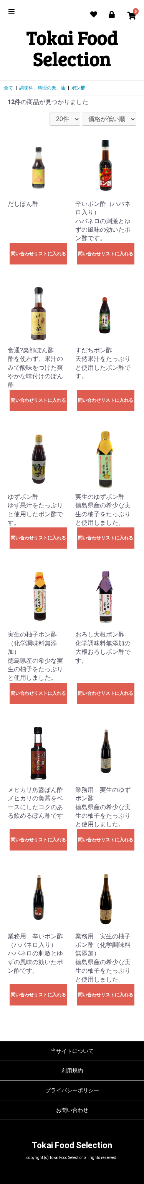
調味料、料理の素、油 (42, 88)
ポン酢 (78, 88)
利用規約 (72, 1071)
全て (8, 88)
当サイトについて (72, 1051)
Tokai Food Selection (72, 48)
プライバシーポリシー (72, 1090)
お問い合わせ (72, 1110)
